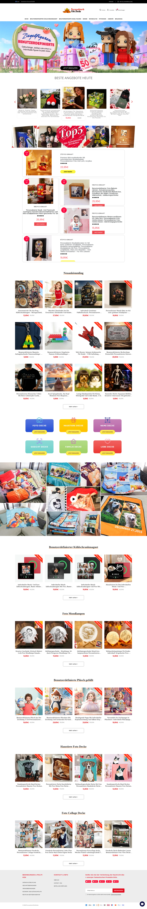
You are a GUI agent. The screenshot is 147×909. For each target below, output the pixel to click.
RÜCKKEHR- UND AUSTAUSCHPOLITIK (32, 891)
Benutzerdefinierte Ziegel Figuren (70, 19)
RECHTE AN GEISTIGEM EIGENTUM (31, 894)
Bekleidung (118, 19)
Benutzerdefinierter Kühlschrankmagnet (43, 19)
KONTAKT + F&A (58, 883)
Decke (26, 19)
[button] (69, 71)
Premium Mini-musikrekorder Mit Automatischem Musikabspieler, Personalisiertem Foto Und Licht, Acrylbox (76, 159)
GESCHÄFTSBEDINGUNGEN (29, 885)
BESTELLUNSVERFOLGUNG (125, 1)
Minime (85, 19)
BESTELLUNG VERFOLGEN (60, 886)
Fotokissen (102, 19)
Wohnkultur (93, 19)
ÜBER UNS (56, 880)
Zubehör (110, 19)
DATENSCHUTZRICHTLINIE (29, 882)
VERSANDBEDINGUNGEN (29, 888)
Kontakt (111, 1)
